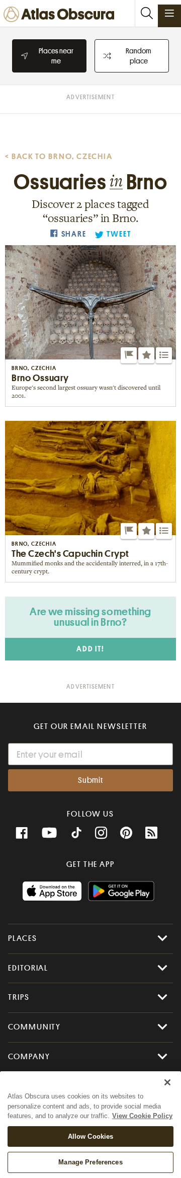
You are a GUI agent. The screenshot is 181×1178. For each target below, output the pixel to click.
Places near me (56, 55)
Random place (138, 55)
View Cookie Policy (142, 1116)
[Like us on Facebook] (22, 833)
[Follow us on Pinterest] (126, 833)
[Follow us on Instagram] (101, 833)
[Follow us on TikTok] (76, 834)
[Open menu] (169, 13)
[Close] (167, 1082)
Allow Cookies (91, 1136)
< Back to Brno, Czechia (59, 157)
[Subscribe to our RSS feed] (151, 833)
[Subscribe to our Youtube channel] (49, 833)
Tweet (119, 234)
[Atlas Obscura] (61, 15)
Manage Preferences (90, 1162)
